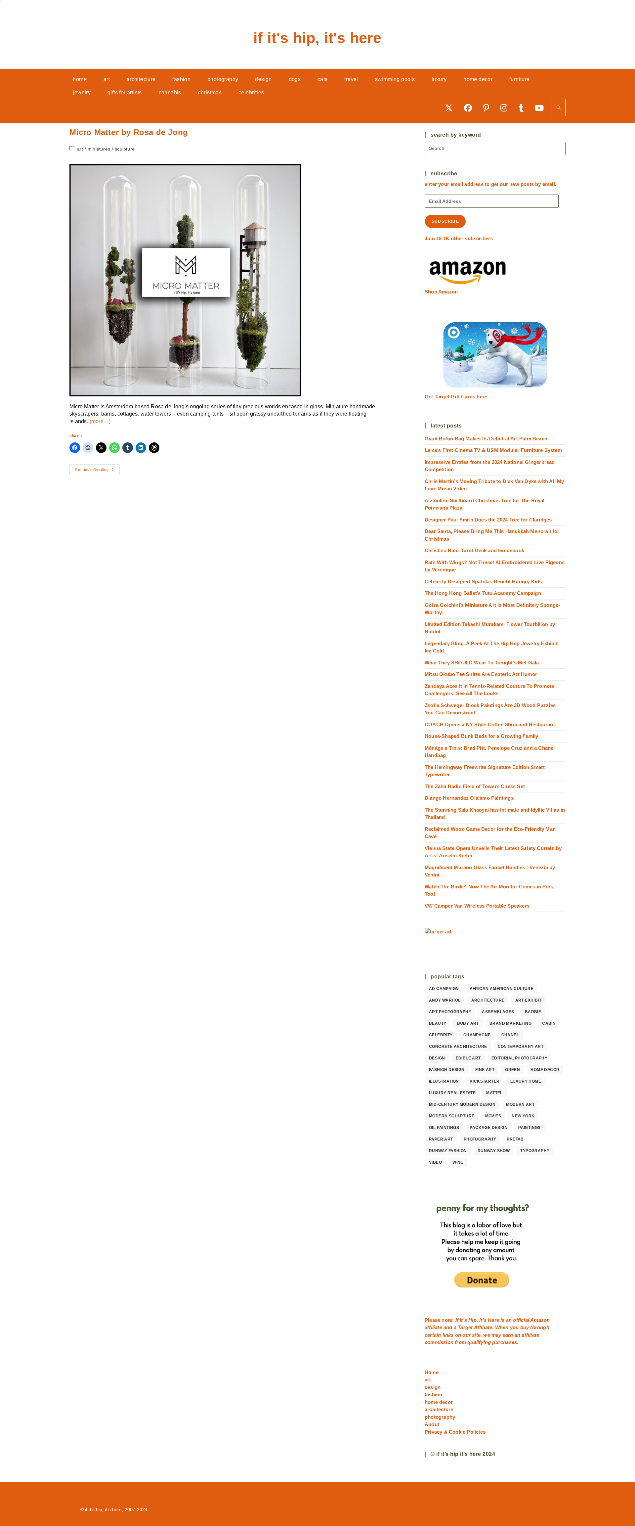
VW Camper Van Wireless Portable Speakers (477, 906)
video (435, 1162)
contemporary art (520, 1046)
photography (480, 1139)
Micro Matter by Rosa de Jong (128, 132)
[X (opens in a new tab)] (451, 107)
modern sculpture (451, 1116)
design (437, 1058)
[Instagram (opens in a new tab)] (506, 107)
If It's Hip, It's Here (317, 37)
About (432, 1424)
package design (489, 1127)
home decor (544, 1069)
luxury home (525, 1081)
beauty (437, 1023)
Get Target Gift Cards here (456, 396)
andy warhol (444, 1000)
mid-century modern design (462, 1104)
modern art (520, 1104)
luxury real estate (452, 1093)
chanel (510, 1035)
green (512, 1069)
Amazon (540, 1320)
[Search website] (558, 108)
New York (523, 1116)
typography (534, 1150)
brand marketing (510, 1023)
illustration (444, 1081)
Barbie (533, 1012)
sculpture (125, 149)
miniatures (99, 149)
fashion (433, 1394)
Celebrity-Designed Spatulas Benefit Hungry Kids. (484, 581)
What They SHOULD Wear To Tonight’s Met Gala (482, 662)
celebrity (441, 1035)
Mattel (494, 1093)
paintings (529, 1127)
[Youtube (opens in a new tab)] (541, 107)
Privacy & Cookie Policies (455, 1432)
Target (465, 1327)
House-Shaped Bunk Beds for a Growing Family (481, 736)
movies (493, 1116)
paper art (441, 1139)
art (80, 149)
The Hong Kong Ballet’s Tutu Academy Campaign (483, 593)
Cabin (549, 1023)
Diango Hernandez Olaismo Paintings (469, 798)
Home (432, 1372)
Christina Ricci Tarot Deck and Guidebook (474, 550)
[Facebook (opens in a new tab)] (470, 107)
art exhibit (528, 1000)
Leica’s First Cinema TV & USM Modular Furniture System (493, 450)
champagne (477, 1035)
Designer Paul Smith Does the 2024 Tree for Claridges (488, 519)
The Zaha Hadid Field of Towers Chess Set (475, 786)
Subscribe (445, 221)
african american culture (502, 988)
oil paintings (444, 1127)
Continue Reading (97, 471)
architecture (488, 1000)
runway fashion (448, 1150)
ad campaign (444, 988)
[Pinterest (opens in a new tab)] (488, 107)
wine (457, 1162)
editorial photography (519, 1058)
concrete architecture (458, 1046)
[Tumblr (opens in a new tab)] (523, 107)
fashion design (447, 1069)
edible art (468, 1058)
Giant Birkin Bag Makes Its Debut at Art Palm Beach (486, 438)
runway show (494, 1150)
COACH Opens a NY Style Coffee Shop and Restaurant (490, 724)
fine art (484, 1069)
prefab (515, 1139)
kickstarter (484, 1081)
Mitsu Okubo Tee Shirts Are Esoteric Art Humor (481, 674)
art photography (450, 1012)
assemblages (498, 1012)
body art (468, 1023)
